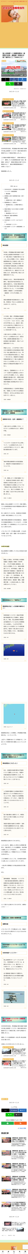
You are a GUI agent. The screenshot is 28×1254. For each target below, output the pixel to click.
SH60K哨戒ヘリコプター (11, 224)
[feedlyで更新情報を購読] (7, 1123)
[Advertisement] (14, 36)
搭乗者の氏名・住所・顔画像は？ (14, 200)
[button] (18, 84)
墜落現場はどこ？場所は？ (11, 202)
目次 (11, 186)
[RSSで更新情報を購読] (20, 1123)
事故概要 (8, 193)
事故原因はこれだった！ (12, 213)
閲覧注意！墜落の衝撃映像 (11, 215)
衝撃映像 (8, 217)
